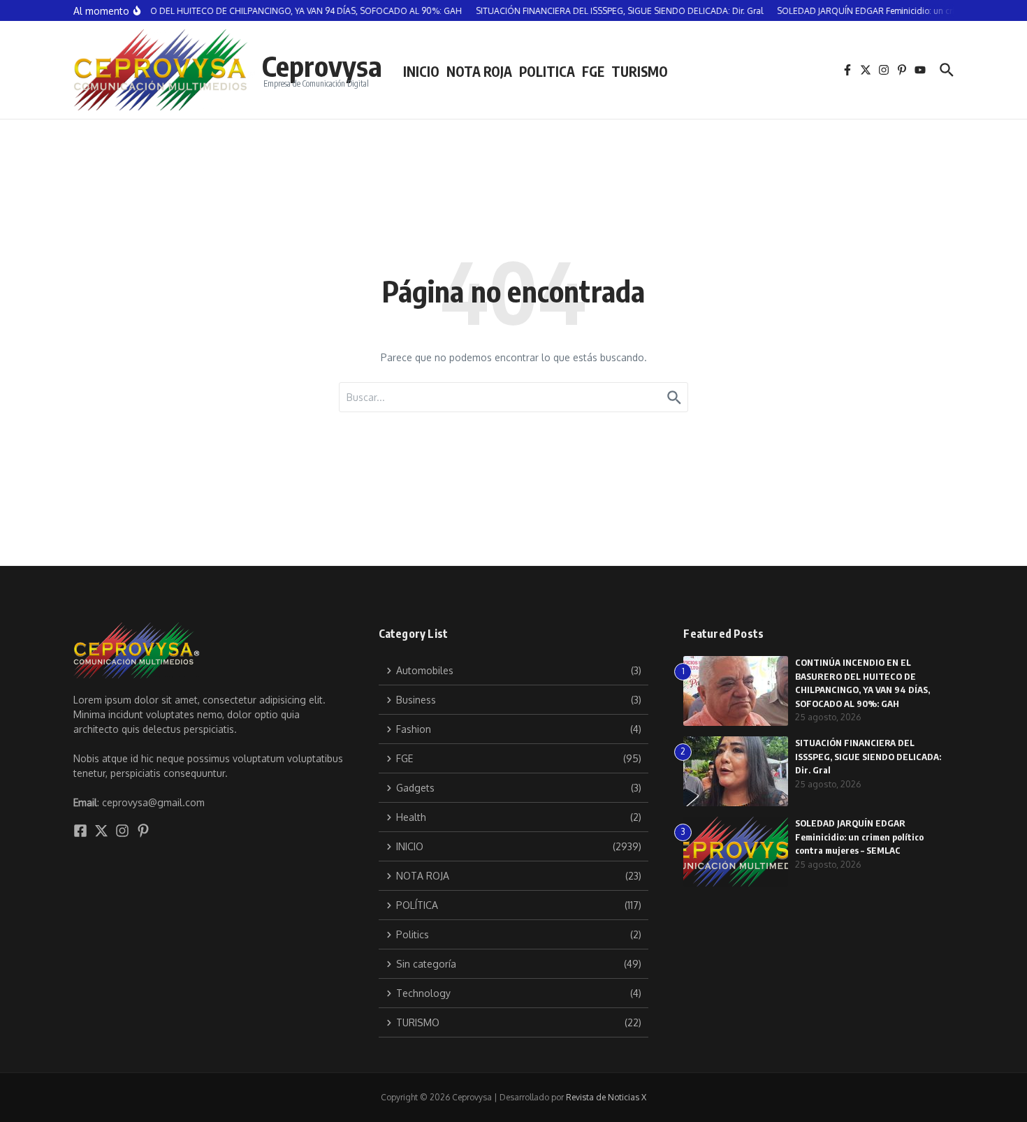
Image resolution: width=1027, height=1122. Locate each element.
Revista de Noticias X (606, 1097)
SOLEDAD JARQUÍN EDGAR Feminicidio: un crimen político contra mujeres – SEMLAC (859, 836)
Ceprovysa (322, 65)
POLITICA (547, 71)
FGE (593, 71)
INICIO (421, 71)
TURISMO (639, 71)
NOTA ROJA (479, 71)
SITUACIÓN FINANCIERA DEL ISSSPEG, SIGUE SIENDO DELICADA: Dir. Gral (868, 756)
